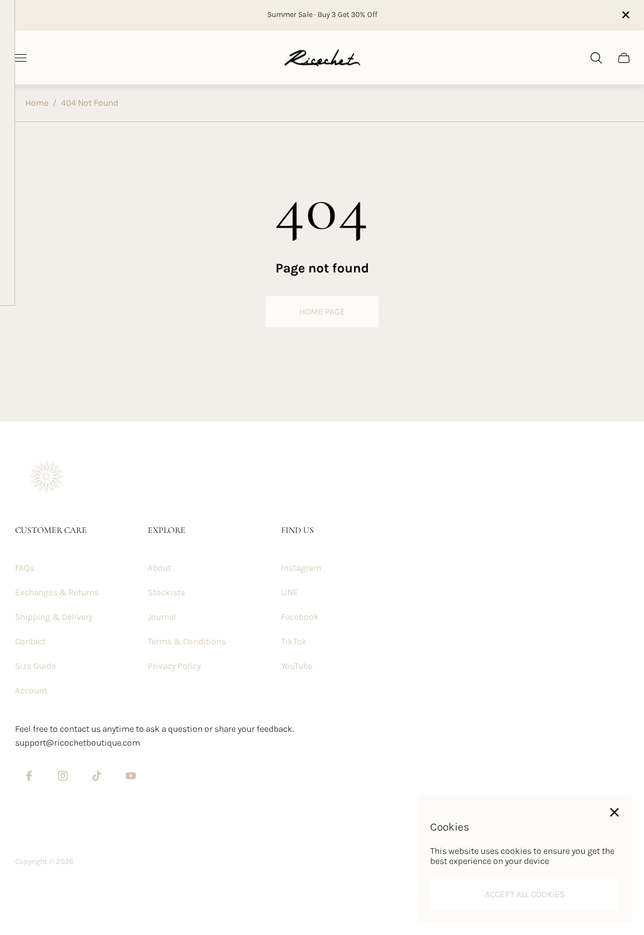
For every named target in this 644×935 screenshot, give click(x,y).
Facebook (300, 617)
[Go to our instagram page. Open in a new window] (63, 776)
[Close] (614, 812)
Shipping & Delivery (53, 617)
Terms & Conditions (187, 641)
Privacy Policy (174, 666)
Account (31, 690)
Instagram (301, 568)
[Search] (596, 58)
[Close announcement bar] (625, 15)
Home (36, 103)
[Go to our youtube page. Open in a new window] (131, 776)
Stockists (166, 592)
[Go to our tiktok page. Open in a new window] (97, 776)
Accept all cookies (525, 894)
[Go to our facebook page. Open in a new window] (29, 776)
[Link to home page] (46, 478)
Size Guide (35, 666)
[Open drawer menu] (19, 58)
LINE (289, 592)
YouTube (297, 666)
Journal (162, 617)
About (159, 568)
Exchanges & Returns (57, 592)
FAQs (24, 568)
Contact (30, 641)
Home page (322, 311)
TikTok (294, 641)
